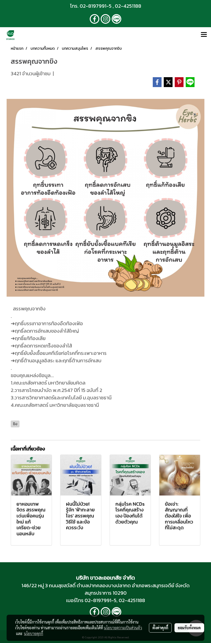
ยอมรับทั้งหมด (189, 627)
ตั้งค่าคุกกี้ (160, 627)
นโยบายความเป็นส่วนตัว (123, 627)
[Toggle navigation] (204, 35)
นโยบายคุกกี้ (33, 633)
